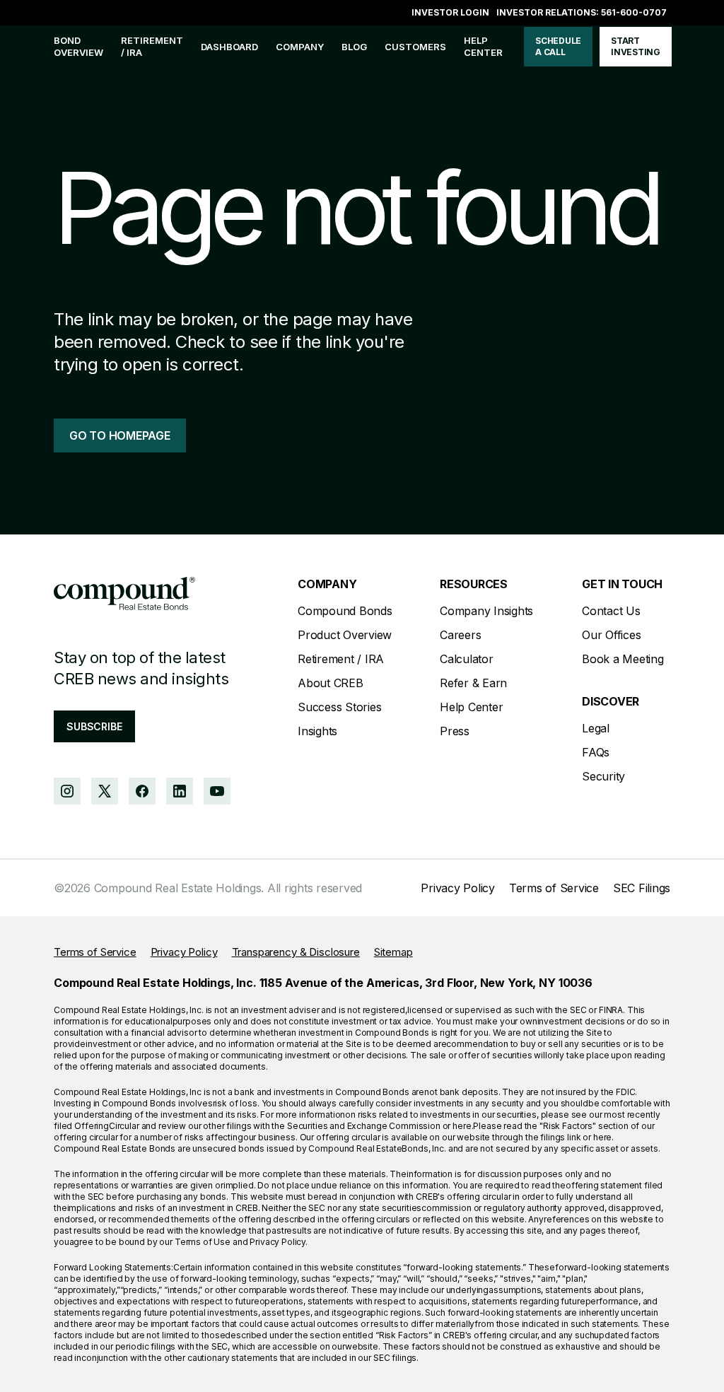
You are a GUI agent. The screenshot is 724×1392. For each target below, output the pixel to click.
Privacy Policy (458, 888)
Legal (595, 728)
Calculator (467, 659)
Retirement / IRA (152, 46)
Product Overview (345, 635)
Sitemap (393, 952)
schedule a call (558, 46)
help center (483, 46)
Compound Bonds (345, 611)
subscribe (94, 726)
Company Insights (486, 611)
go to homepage (119, 435)
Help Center (471, 707)
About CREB (330, 683)
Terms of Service (554, 888)
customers (415, 46)
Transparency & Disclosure (296, 952)
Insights (317, 731)
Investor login (450, 12)
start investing (635, 46)
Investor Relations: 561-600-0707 (581, 12)
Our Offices (611, 635)
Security (603, 776)
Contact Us (611, 611)
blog (354, 46)
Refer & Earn (473, 683)
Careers (460, 635)
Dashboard (229, 46)
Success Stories (339, 707)
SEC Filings (641, 888)
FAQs (595, 752)
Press (454, 731)
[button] (300, 47)
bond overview (78, 46)
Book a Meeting (623, 659)
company (300, 46)
